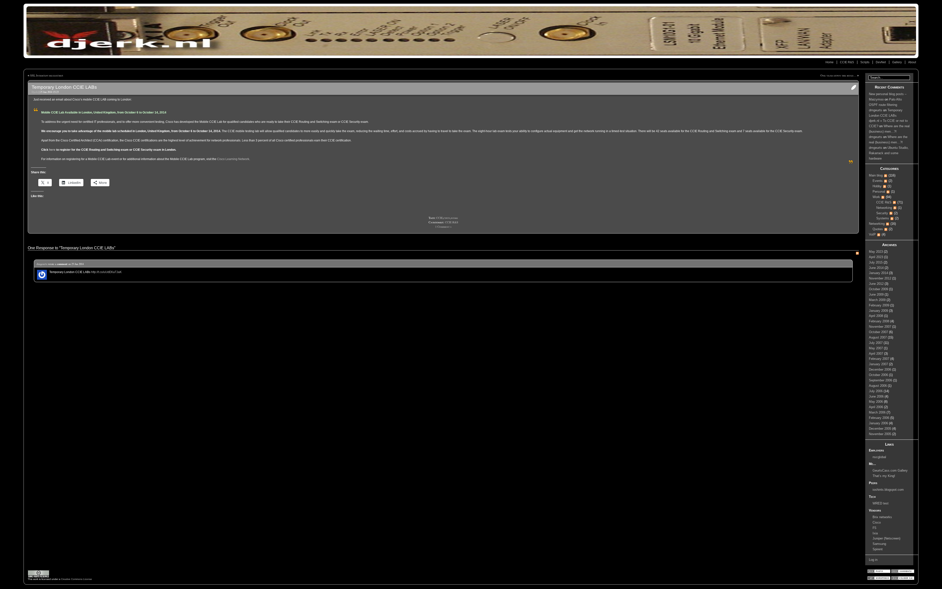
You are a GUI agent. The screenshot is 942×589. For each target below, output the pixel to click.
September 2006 (880, 380)
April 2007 (876, 353)
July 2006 (876, 391)
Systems (882, 218)
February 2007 (879, 359)
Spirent (878, 549)
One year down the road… (838, 75)
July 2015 (876, 262)
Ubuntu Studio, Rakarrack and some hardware (889, 153)
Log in (873, 560)
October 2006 (878, 375)
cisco (447, 218)
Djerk (35, 92)
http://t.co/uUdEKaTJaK (106, 272)
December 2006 (880, 369)
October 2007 (878, 332)
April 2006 (876, 407)
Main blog (876, 175)
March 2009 (877, 300)
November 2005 (880, 434)
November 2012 (880, 278)
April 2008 (876, 316)
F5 (874, 528)
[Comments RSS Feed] (902, 572)
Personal (879, 191)
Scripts (864, 62)
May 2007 (876, 348)
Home (829, 62)
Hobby (877, 186)
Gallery (897, 62)
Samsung (879, 544)
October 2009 (878, 289)
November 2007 (880, 326)
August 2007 (878, 337)
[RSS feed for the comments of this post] (857, 253)
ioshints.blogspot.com (888, 489)
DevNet (881, 62)
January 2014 (878, 273)
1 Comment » (443, 226)
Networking (884, 208)
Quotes (878, 229)
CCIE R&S (847, 62)
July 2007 (876, 343)
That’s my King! (884, 476)
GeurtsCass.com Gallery (890, 470)
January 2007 (878, 364)
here (52, 149)
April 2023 (876, 257)
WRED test (881, 503)
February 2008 (879, 321)
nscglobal (879, 457)
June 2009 (876, 294)
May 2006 (876, 401)
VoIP (872, 234)
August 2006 (878, 386)
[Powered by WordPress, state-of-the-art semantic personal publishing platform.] (879, 579)
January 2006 (878, 423)
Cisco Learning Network (233, 159)
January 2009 (878, 311)
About (912, 62)
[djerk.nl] (471, 31)
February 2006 (879, 418)
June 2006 (876, 396)
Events (878, 181)
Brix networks (882, 517)
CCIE (439, 218)
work (454, 218)
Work (876, 197)
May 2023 (876, 251)
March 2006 (877, 412)
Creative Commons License (76, 579)
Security (882, 213)
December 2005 (880, 428)
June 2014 (876, 268)
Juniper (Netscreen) (886, 538)
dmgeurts (42, 264)
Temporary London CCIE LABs (64, 87)
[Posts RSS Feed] (879, 572)
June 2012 (876, 284)
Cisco (877, 522)
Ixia (875, 533)
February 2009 (879, 305)
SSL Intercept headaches (46, 75)
